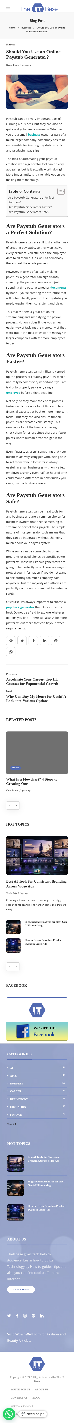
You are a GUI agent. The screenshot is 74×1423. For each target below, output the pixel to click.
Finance (37, 1114)
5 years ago (25, 790)
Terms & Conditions (25, 1413)
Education (37, 1106)
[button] (9, 1414)
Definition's (37, 1099)
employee (13, 393)
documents (58, 287)
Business (26, 27)
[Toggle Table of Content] (59, 191)
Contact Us (19, 1397)
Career (37, 1091)
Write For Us (20, 1389)
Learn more (21, 1289)
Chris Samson (12, 790)
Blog (36, 1397)
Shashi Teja (11, 893)
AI (37, 1068)
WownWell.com (28, 1334)
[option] (37, 762)
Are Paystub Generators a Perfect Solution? (31, 200)
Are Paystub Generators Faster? (30, 207)
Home (12, 27)
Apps (37, 1075)
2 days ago (23, 893)
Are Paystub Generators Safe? (28, 212)
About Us (41, 1389)
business (34, 134)
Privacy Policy (22, 1405)
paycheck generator (20, 607)
